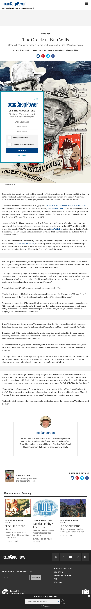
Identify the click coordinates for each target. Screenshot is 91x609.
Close (36, 99)
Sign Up (22, 151)
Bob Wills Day (56, 228)
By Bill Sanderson (22, 50)
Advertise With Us (63, 569)
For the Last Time (55, 208)
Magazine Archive (62, 575)
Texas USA (45, 34)
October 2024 (72, 50)
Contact (58, 582)
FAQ (55, 579)
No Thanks (22, 156)
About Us (58, 572)
